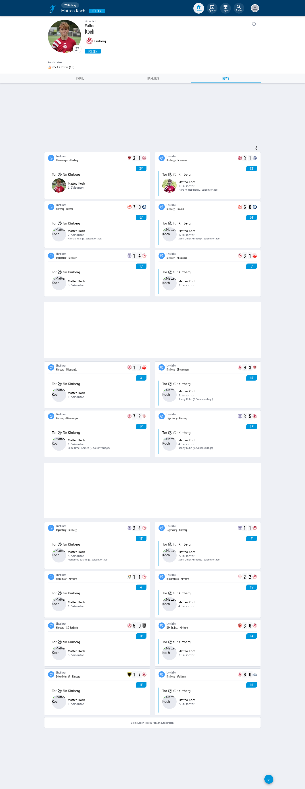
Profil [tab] (80, 78)
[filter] (268, 779)
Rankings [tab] (153, 78)
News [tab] (225, 78)
